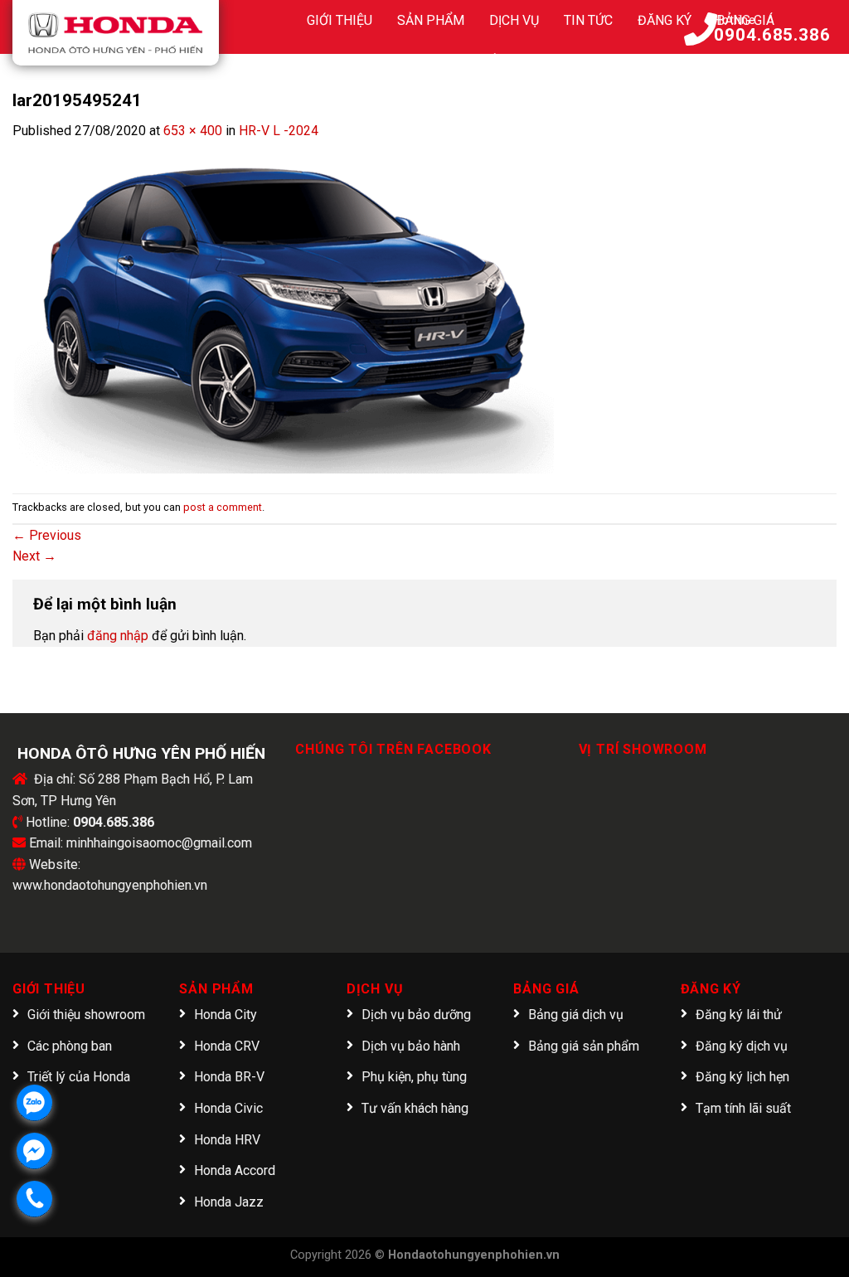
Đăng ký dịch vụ (742, 1046)
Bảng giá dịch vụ (575, 1014)
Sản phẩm (430, 20)
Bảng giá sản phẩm (583, 1046)
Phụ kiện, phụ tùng (414, 1077)
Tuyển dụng (504, 62)
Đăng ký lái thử (739, 1014)
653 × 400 (192, 130)
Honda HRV (227, 1140)
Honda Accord (234, 1170)
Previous (46, 535)
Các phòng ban (69, 1046)
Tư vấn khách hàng (414, 1108)
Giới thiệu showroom (86, 1014)
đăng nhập (117, 635)
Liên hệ (592, 62)
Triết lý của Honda (78, 1077)
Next (34, 556)
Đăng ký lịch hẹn (742, 1077)
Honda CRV (227, 1046)
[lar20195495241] (283, 306)
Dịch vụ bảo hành (410, 1046)
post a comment (222, 507)
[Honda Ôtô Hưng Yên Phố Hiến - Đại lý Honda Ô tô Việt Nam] (115, 33)
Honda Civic (228, 1108)
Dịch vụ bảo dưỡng (416, 1014)
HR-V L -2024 (278, 130)
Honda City (225, 1014)
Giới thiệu (339, 20)
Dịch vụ (514, 20)
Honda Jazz (229, 1202)
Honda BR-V (229, 1077)
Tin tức (588, 20)
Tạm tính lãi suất (743, 1108)
